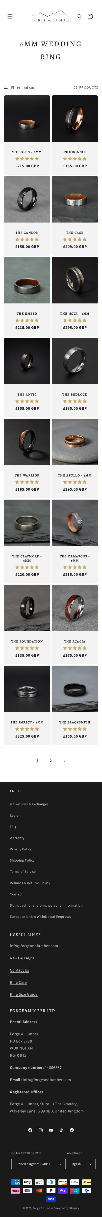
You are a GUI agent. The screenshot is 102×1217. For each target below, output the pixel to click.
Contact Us (19, 970)
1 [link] (38, 760)
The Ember (27, 314)
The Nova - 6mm (74, 314)
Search (15, 815)
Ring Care (18, 982)
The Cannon (27, 233)
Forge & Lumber (43, 1208)
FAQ (13, 826)
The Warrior (27, 475)
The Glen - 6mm (27, 152)
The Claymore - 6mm (27, 558)
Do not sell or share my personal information (46, 905)
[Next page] (64, 760)
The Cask (74, 233)
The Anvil (27, 395)
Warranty (17, 838)
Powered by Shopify (66, 1208)
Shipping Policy (22, 860)
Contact (16, 894)
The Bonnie (75, 152)
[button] (9, 16)
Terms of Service (23, 871)
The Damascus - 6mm (75, 558)
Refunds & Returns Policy (30, 883)
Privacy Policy (20, 849)
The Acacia (75, 641)
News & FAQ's (22, 958)
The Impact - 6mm (27, 722)
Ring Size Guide (24, 994)
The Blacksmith (74, 722)
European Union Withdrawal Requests (40, 916)
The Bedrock (74, 395)
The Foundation (27, 641)
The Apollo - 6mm (75, 475)
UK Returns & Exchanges (29, 804)
